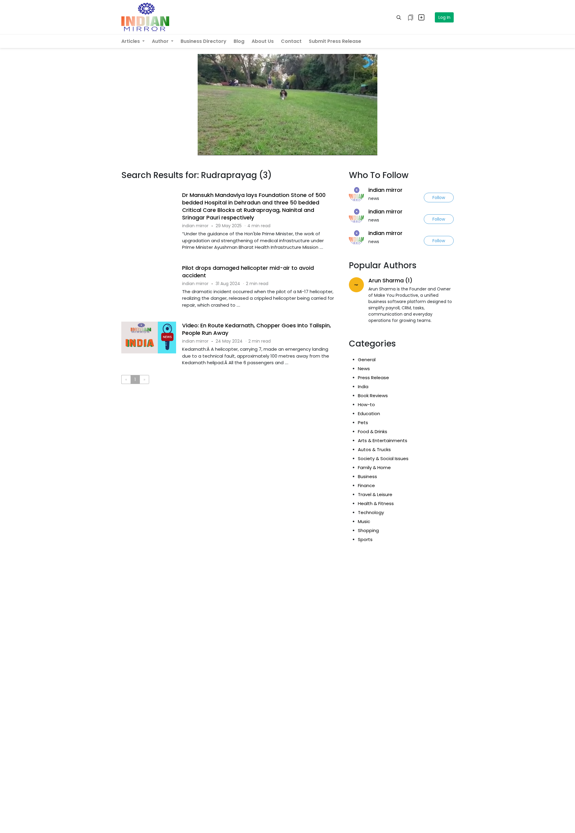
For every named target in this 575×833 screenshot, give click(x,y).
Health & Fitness (376, 503)
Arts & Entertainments (382, 440)
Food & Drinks (372, 431)
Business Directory (203, 41)
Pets (363, 422)
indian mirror (385, 190)
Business (367, 476)
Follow (438, 198)
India (363, 386)
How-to (366, 404)
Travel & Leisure (375, 494)
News (364, 368)
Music (364, 521)
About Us (263, 41)
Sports (365, 539)
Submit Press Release (335, 41)
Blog (239, 41)
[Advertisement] (230, 413)
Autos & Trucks (374, 449)
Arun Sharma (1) (390, 280)
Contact (291, 41)
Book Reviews (373, 395)
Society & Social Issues (383, 458)
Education (369, 413)
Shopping (368, 530)
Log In (444, 17)
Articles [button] (131, 41)
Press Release (373, 377)
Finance (366, 485)
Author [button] (161, 41)
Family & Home (374, 467)
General (367, 359)
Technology (371, 512)
